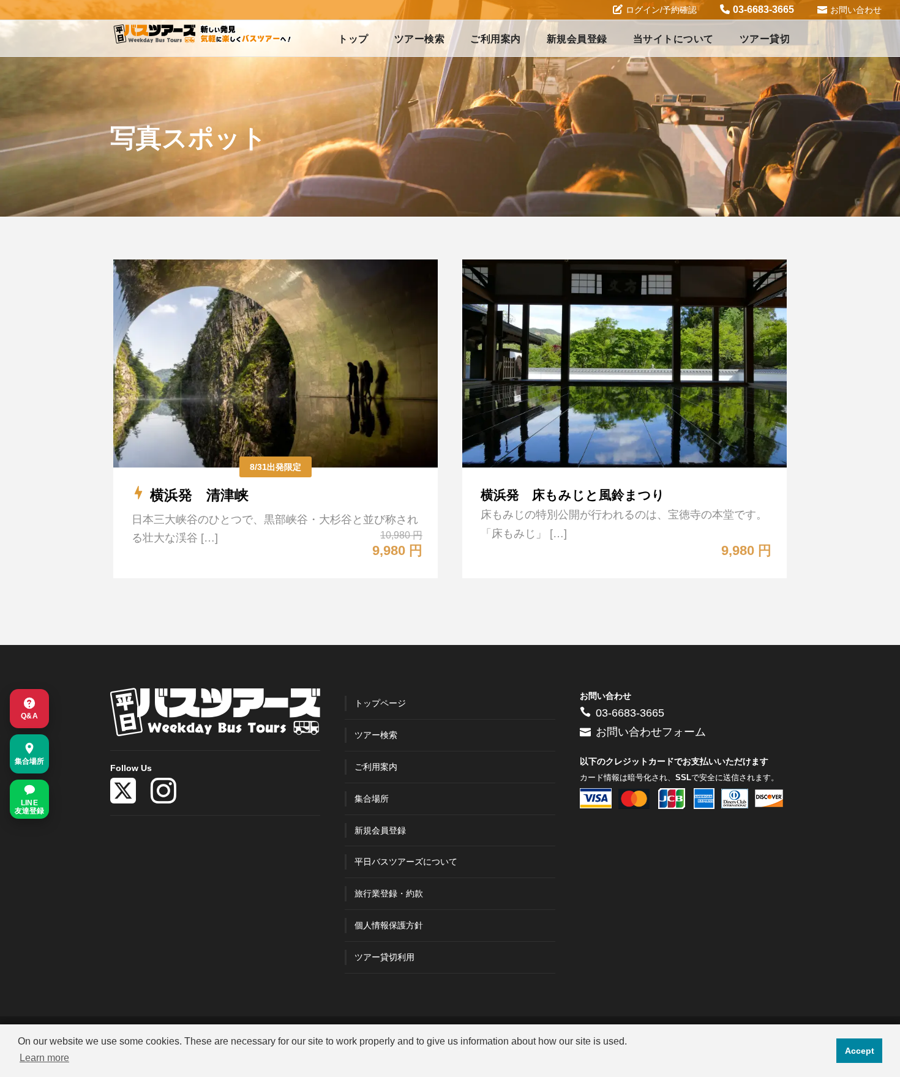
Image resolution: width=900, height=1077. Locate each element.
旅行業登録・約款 (388, 893)
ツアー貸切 (765, 39)
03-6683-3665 (763, 9)
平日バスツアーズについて (405, 861)
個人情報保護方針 (388, 925)
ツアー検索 (419, 39)
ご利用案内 (495, 39)
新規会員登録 (577, 39)
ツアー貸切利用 (384, 957)
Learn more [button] (44, 1058)
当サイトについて (673, 39)
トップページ (380, 703)
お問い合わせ (856, 10)
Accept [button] (859, 1051)
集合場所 (371, 798)
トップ (353, 39)
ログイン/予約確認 (661, 10)
